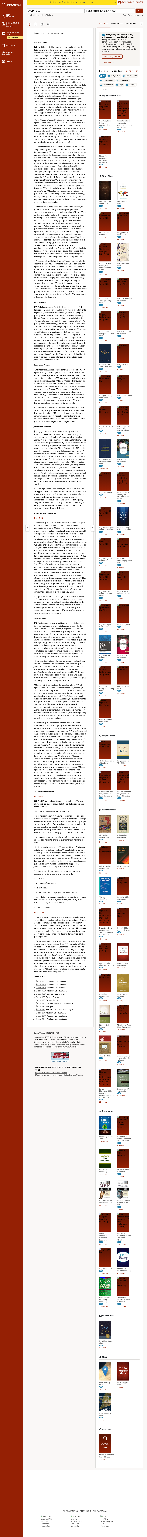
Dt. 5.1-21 (38, 796)
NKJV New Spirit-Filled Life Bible (105, 626)
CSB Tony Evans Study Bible (105, 203)
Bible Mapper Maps (122, 1383)
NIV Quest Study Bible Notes (105, 397)
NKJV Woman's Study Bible (123, 657)
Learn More (108, 62)
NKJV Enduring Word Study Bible (124, 529)
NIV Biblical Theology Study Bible (105, 301)
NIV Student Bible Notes (106, 427)
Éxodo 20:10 (41, 1016)
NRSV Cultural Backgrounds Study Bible (106, 688)
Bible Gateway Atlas (104, 1383)
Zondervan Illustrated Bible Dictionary (123, 1300)
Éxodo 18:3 (40, 1006)
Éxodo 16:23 (41, 981)
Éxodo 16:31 (41, 994)
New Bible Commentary (104, 995)
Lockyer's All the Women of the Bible (123, 1202)
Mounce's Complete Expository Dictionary (103, 159)
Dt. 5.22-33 (39, 912)
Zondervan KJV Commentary (123, 1090)
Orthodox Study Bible (123, 687)
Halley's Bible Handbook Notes (123, 929)
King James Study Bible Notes (124, 234)
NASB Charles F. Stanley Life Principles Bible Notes (105, 266)
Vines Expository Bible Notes (105, 720)
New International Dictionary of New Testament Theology (124, 1237)
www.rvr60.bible (70, 1047)
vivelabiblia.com (79, 1044)
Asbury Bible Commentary (122, 836)
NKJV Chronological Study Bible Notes (106, 529)
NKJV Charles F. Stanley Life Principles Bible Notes (123, 495)
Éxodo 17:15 (41, 1003)
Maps (104, 1357)
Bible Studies (108, 1315)
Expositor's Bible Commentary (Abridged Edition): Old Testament (124, 124)
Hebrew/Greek (117, 23)
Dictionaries (107, 1111)
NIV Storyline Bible (124, 396)
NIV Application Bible (123, 264)
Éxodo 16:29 (41, 991)
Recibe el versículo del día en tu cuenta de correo (71, 2)
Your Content (130, 23)
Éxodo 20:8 (40, 1013)
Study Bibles (107, 176)
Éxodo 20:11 (41, 1019)
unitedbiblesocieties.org (60, 1044)
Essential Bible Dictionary (123, 1171)
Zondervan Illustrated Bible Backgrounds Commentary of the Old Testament (106, 1093)
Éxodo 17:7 (40, 997)
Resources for (111, 71)
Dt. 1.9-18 (38, 518)
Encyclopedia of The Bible (123, 762)
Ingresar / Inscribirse (132, 2)
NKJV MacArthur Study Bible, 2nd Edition (105, 594)
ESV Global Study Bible (123, 203)
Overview (106, 1429)
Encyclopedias (108, 735)
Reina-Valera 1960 (42, 1033)
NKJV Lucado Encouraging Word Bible (124, 561)
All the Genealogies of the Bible (106, 762)
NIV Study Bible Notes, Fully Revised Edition (105, 123)
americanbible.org (41, 1044)
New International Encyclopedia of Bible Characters (106, 794)
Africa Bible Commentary (104, 836)
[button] (130, 2)
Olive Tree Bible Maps (105, 1414)
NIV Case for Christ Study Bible (124, 300)
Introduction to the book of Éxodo (106, 1456)
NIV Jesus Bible (123, 365)
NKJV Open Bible (105, 1269)
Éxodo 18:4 (40, 1009)
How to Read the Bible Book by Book (106, 964)
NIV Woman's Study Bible (122, 461)
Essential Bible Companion (123, 898)
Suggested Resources (111, 95)
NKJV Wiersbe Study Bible (104, 657)
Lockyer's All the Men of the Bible (105, 1201)
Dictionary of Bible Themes (106, 1138)
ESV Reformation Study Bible (105, 234)
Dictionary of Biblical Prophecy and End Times (124, 1139)
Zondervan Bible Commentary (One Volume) (124, 1058)
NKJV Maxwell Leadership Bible (123, 593)
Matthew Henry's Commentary (123, 964)
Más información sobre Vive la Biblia (51, 1072)
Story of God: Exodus (104, 1026)
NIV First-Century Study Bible (124, 333)
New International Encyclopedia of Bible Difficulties (124, 794)
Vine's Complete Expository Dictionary (105, 1300)
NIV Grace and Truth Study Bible (106, 366)
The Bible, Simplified (103, 898)
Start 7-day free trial (112, 56)
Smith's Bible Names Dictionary (124, 1270)
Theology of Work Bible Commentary (124, 1026)
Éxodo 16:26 (41, 987)
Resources (103, 23)
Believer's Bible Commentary (105, 867)
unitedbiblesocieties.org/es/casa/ (48, 1047)
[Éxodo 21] (93, 528)
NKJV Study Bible (123, 625)
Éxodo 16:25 (41, 984)
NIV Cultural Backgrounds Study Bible (106, 334)
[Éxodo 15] (27, 528)
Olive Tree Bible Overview (123, 995)
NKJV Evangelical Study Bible (105, 560)
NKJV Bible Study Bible (105, 1342)
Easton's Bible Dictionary (104, 1171)
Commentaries (109, 810)
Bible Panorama (123, 866)
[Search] (139, 11)
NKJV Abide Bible (105, 492)
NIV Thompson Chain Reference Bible (105, 462)
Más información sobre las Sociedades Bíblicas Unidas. (59, 1075)
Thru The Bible (105, 1056)
